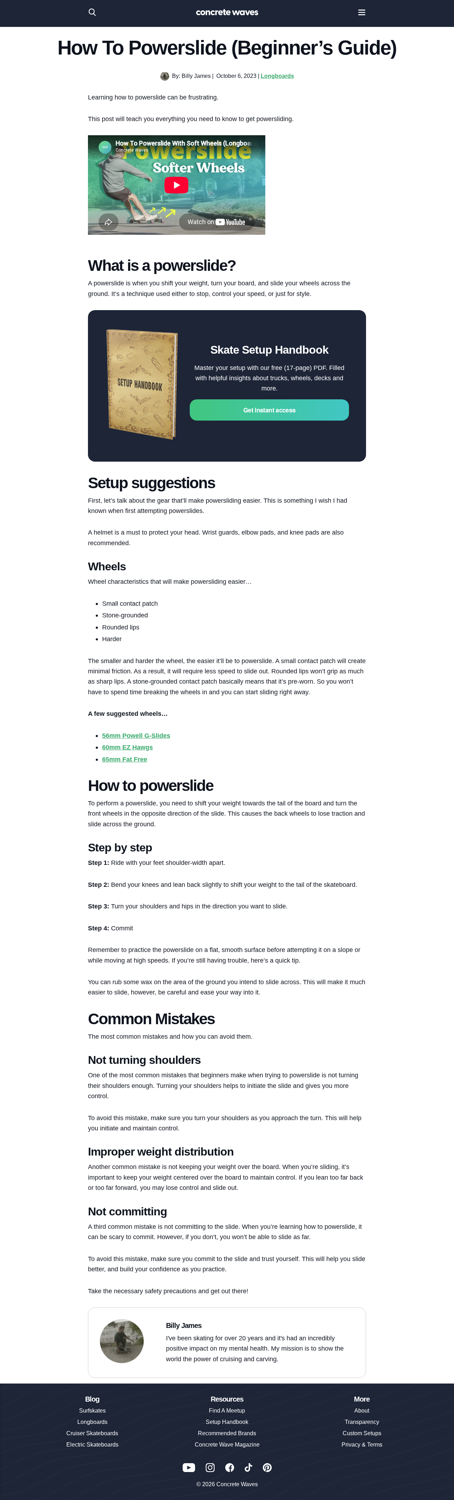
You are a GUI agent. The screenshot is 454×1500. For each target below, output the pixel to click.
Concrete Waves (237, 1484)
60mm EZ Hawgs (127, 747)
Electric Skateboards (92, 1445)
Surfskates (92, 1411)
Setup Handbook (227, 1422)
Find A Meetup (227, 1411)
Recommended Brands (227, 1433)
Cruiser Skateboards (92, 1433)
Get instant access (269, 409)
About (361, 1411)
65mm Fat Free (124, 759)
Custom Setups (362, 1433)
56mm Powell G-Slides (136, 735)
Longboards (277, 76)
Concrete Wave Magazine (227, 1445)
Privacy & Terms (362, 1445)
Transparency (362, 1422)
